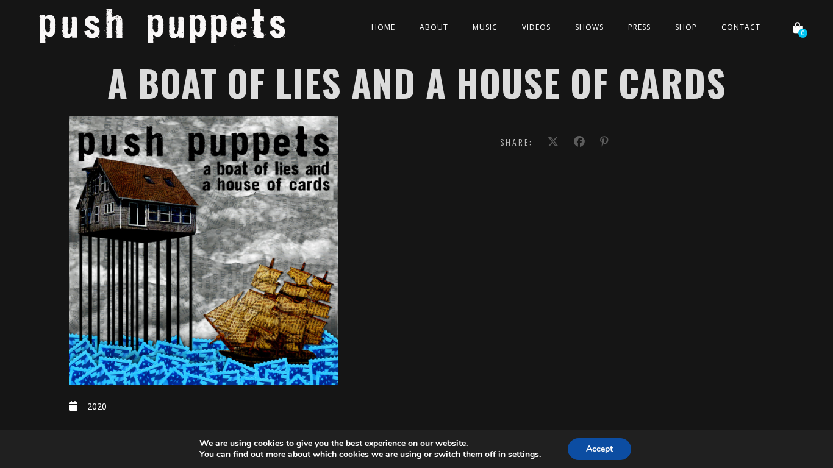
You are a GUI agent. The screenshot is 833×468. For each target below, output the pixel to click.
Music (485, 27)
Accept (599, 449)
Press (639, 27)
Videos (536, 27)
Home (383, 27)
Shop (686, 27)
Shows (589, 27)
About (434, 27)
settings (523, 454)
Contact (740, 27)
